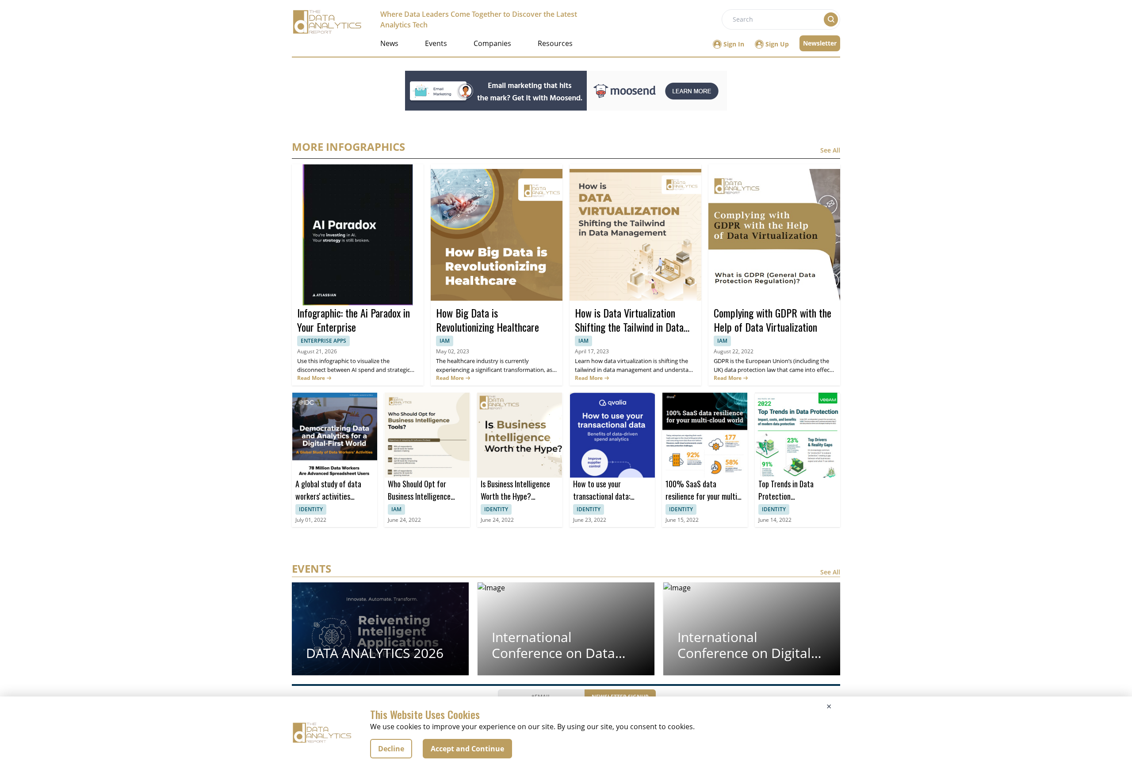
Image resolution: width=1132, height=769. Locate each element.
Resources (555, 43)
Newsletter (820, 43)
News (389, 43)
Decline (391, 749)
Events (436, 43)
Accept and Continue (467, 749)
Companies (492, 43)
